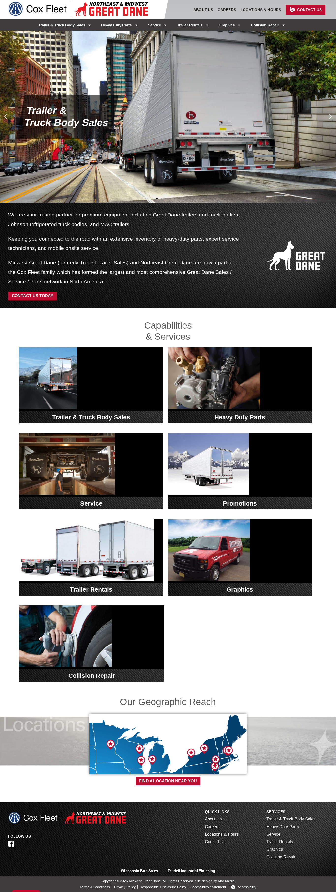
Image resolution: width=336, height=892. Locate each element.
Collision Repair (265, 25)
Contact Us (309, 10)
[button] (5, 117)
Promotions (240, 503)
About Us (203, 10)
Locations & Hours (261, 10)
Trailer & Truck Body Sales (61, 25)
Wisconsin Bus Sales (139, 871)
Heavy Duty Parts (116, 25)
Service (154, 25)
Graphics (227, 25)
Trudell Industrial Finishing (191, 871)
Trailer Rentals (190, 25)
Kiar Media (226, 881)
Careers (227, 10)
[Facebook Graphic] (11, 844)
